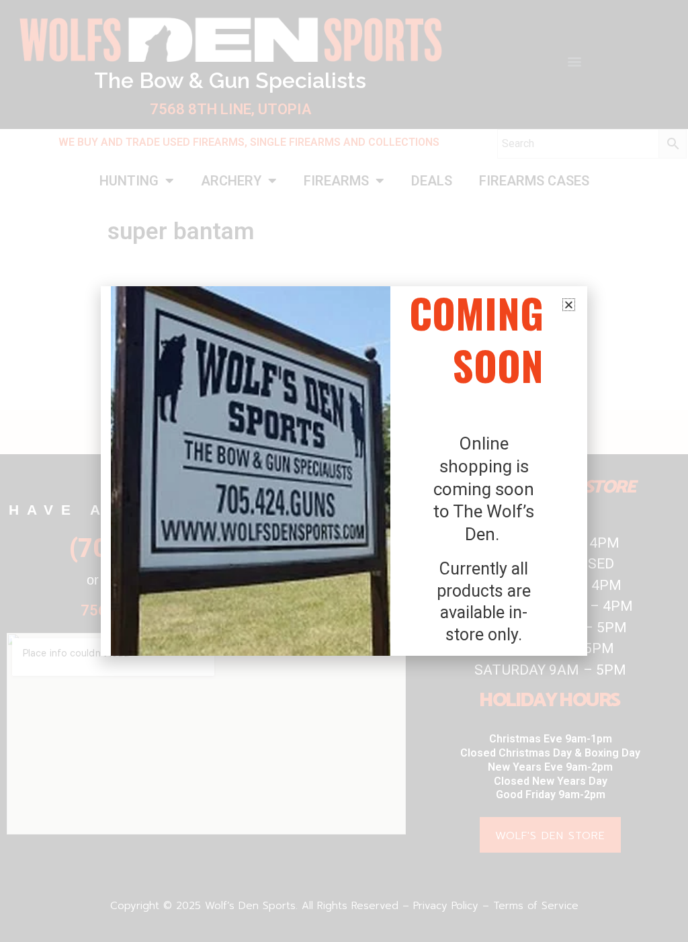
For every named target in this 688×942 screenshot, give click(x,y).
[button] (569, 305)
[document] (344, 471)
